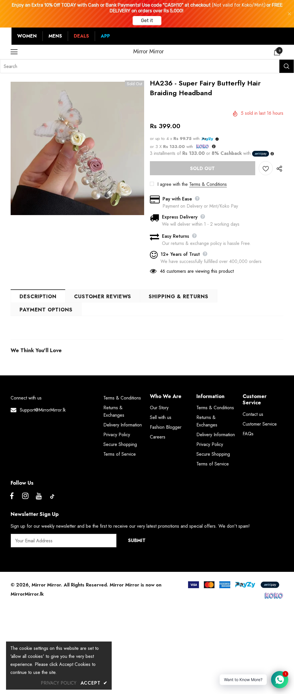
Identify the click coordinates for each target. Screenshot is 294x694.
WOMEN (27, 36)
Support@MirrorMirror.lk (43, 410)
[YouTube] (39, 496)
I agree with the (172, 184)
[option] (77, 148)
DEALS (81, 36)
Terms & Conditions (208, 184)
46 (162, 271)
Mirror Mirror (148, 51)
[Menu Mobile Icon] (14, 51)
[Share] (278, 168)
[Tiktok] (52, 496)
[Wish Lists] (266, 168)
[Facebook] (12, 496)
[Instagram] (25, 496)
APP (105, 36)
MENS (55, 36)
